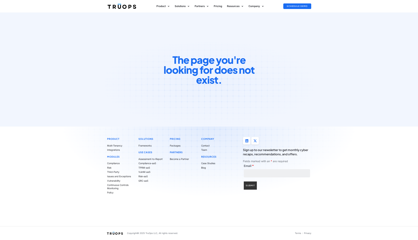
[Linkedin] (246, 141)
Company (207, 138)
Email (249, 166)
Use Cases (145, 152)
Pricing (218, 6)
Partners (200, 6)
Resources (209, 156)
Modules (113, 156)
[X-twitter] (255, 141)
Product (113, 138)
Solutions (180, 6)
